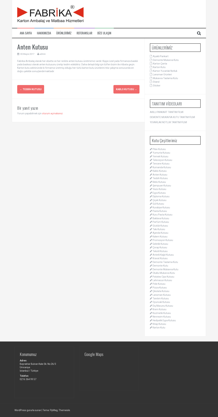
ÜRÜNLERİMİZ (64, 33)
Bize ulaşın (104, 33)
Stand (156, 81)
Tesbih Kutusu (31, 89)
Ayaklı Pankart (160, 56)
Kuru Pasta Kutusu (162, 214)
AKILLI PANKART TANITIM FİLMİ (166, 112)
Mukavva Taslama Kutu (165, 78)
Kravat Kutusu (160, 258)
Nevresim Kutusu (162, 316)
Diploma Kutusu (161, 196)
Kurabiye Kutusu (161, 207)
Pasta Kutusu (160, 211)
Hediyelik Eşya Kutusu (164, 320)
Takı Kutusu (159, 229)
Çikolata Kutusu (161, 291)
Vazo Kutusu (159, 189)
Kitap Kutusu (159, 324)
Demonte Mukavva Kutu (166, 60)
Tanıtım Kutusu (161, 298)
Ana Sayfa (26, 33)
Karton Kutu (159, 67)
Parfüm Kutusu (161, 222)
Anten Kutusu (160, 174)
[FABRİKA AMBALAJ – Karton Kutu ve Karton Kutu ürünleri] (50, 13)
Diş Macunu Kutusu (163, 305)
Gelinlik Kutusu (160, 244)
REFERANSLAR (84, 33)
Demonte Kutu (160, 265)
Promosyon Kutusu (163, 240)
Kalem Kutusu (160, 236)
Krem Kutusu (159, 309)
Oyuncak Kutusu (161, 302)
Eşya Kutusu (159, 192)
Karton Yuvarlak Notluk (165, 71)
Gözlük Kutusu (160, 225)
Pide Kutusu (159, 283)
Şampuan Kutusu (162, 185)
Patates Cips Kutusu (163, 276)
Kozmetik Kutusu (162, 313)
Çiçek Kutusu (159, 200)
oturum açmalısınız (52, 113)
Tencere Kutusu (161, 163)
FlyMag (54, 410)
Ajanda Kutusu (160, 232)
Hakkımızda (44, 33)
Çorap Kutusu (160, 247)
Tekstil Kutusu (160, 251)
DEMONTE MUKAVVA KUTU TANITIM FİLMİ (172, 117)
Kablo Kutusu (126, 89)
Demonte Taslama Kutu (165, 262)
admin (43, 54)
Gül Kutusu (158, 203)
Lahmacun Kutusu (162, 280)
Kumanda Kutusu (162, 167)
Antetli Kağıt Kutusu (163, 254)
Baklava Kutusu (161, 218)
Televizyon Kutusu (162, 160)
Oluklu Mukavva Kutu (164, 273)
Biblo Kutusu (159, 182)
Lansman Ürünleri (162, 74)
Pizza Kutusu (160, 287)
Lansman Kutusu (162, 295)
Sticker (156, 85)
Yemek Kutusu (160, 156)
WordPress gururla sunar (28, 410)
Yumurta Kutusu (161, 152)
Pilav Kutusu (159, 149)
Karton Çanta (160, 63)
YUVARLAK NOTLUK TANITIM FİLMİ (168, 122)
